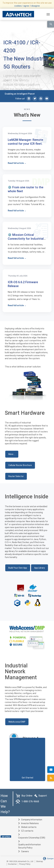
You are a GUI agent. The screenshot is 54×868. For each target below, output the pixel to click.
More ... (11, 454)
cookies (18, 6)
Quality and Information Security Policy (29, 846)
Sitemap (39, 861)
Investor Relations (30, 823)
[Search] (50, 24)
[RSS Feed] (50, 778)
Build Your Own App (17, 568)
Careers (25, 851)
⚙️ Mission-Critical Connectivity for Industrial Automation (26, 238)
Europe (50, 858)
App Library (39, 568)
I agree (26, 6)
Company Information (31, 819)
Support (42, 795)
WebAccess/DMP (16, 722)
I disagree (35, 6)
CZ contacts (27, 831)
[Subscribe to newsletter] (50, 769)
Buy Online (26, 795)
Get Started (27, 777)
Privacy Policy (24, 864)
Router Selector (16, 476)
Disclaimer (12, 864)
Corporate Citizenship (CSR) (31, 837)
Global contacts (28, 827)
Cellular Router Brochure (20, 465)
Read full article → (17, 163)
